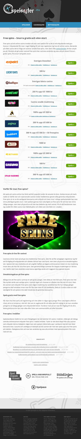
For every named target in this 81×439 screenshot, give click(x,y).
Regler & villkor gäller (36, 65)
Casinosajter (39, 25)
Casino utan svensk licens (41, 362)
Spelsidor (26, 25)
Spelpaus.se (54, 65)
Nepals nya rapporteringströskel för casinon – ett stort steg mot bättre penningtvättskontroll (36, 352)
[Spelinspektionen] (15, 375)
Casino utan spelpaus (40, 365)
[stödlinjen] (65, 375)
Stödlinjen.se (46, 65)
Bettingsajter (53, 25)
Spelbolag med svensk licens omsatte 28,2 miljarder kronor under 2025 (35, 347)
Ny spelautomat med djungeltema (36, 344)
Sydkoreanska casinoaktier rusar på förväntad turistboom (36, 355)
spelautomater (61, 49)
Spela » (71, 63)
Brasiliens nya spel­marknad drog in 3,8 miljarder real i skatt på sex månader (36, 349)
